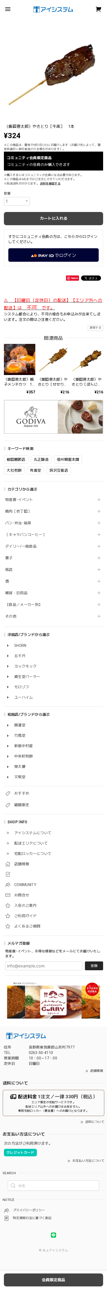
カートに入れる (53, 218)
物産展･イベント (19, 500)
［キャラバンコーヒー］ (25, 535)
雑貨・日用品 (16, 593)
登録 (94, 966)
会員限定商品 (53, 1280)
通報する (95, 327)
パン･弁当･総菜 (18, 523)
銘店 (9, 570)
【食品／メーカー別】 (23, 605)
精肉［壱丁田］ (18, 511)
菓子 (9, 558)
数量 (7, 193)
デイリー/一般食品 (21, 546)
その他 (10, 616)
